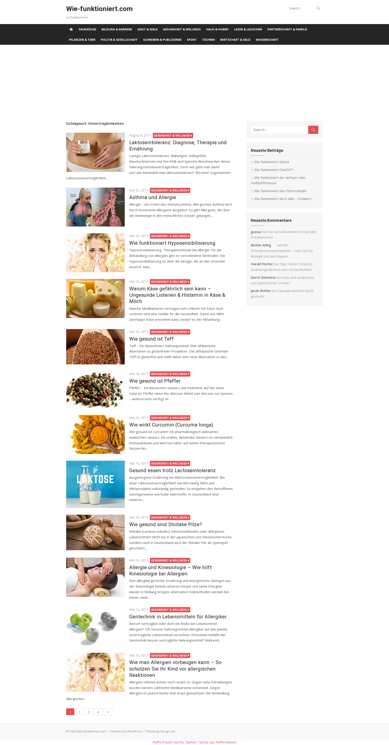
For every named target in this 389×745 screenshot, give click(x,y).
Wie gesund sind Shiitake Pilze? (165, 524)
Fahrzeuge (87, 29)
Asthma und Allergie (152, 197)
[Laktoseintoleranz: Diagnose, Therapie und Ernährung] (95, 152)
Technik (208, 40)
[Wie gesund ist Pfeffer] (95, 389)
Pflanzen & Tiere (82, 40)
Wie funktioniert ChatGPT (273, 169)
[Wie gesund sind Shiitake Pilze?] (95, 532)
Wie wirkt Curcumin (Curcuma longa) (171, 425)
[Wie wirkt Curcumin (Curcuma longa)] (95, 434)
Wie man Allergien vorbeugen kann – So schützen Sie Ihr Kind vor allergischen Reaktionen (175, 668)
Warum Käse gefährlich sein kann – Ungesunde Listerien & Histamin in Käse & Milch (177, 295)
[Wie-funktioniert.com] (71, 29)
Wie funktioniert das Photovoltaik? (280, 190)
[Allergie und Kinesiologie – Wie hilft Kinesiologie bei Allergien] (95, 577)
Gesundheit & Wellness (182, 29)
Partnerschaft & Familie (287, 29)
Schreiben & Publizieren (162, 40)
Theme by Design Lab (160, 731)
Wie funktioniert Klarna (271, 161)
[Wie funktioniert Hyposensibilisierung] (95, 252)
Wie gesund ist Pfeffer (155, 381)
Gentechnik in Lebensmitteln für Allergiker (178, 616)
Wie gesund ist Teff (151, 339)
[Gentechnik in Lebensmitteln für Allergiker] (95, 626)
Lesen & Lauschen (248, 29)
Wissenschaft (267, 40)
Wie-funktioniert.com (99, 9)
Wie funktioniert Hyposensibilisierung (172, 243)
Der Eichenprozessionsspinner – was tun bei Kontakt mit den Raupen (282, 250)
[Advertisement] (194, 83)
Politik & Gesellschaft (119, 40)
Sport (192, 40)
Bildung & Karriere (117, 29)
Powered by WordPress (126, 731)
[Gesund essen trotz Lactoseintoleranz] (95, 484)
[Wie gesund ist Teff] (95, 346)
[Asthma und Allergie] (95, 207)
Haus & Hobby (217, 29)
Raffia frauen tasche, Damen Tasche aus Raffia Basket (195, 742)
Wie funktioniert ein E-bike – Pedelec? (283, 198)
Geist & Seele (147, 29)
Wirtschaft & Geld (235, 40)
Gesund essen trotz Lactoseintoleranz (172, 470)
